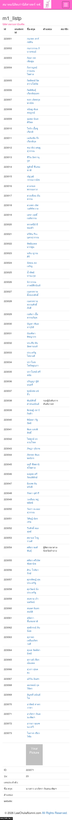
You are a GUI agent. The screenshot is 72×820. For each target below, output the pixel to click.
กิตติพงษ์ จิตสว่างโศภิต (33, 82)
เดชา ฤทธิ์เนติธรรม (32, 216)
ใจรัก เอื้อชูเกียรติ (32, 130)
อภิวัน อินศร (33, 678)
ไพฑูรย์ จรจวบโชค (32, 440)
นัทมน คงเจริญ (32, 264)
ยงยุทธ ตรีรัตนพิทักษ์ (32, 475)
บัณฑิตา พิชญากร (31, 335)
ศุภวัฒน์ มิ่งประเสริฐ (33, 590)
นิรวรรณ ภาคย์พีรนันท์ (33, 283)
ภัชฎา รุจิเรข (33, 448)
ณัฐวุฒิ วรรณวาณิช (33, 178)
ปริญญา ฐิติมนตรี (33, 383)
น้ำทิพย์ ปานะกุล (31, 274)
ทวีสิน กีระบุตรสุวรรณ (33, 235)
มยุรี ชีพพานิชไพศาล (33, 466)
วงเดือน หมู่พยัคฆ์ (33, 501)
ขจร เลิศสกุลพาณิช (33, 101)
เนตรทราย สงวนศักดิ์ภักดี (32, 304)
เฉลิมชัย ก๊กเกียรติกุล (33, 139)
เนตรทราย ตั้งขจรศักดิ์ (32, 293)
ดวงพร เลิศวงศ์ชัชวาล (33, 206)
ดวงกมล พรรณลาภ (32, 187)
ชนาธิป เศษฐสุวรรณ (34, 149)
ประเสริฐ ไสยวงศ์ (31, 354)
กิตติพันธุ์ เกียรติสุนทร (33, 91)
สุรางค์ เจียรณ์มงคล (33, 661)
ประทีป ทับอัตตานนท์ (32, 344)
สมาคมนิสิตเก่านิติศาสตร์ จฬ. (22, 4)
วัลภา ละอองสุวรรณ (33, 510)
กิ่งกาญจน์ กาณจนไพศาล (32, 71)
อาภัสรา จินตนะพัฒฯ (34, 715)
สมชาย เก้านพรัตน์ (33, 600)
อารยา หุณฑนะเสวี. (33, 725)
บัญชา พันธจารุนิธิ (33, 325)
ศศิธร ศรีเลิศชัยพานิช (33, 562)
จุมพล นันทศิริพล (32, 120)
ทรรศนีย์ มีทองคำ (32, 226)
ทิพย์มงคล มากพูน (32, 245)
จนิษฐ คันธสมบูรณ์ (32, 110)
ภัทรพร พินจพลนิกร (33, 456)
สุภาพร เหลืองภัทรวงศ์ (32, 640)
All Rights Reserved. (54, 813)
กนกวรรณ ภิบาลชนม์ (33, 49)
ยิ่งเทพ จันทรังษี (32, 485)
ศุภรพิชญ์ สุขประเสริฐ (33, 581)
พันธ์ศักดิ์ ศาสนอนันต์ (33, 402)
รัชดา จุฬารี (33, 493)
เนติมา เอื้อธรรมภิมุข (32, 315)
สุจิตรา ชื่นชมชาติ (32, 619)
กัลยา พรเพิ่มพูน (31, 59)
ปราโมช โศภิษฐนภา (33, 363)
